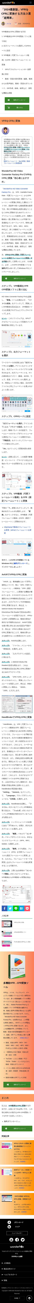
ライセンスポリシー (26, 1288)
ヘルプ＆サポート (10, 1275)
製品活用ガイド (10, 1269)
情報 (5, 1280)
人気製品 (7, 1263)
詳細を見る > (24, 1038)
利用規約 (4, 1288)
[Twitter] (23, 1240)
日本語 (16, 1298)
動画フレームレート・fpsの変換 (14, 161)
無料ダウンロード (20, 563)
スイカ (9, 23)
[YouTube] (11, 1240)
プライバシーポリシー (13, 1288)
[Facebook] (17, 1240)
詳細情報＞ (23, 1161)
